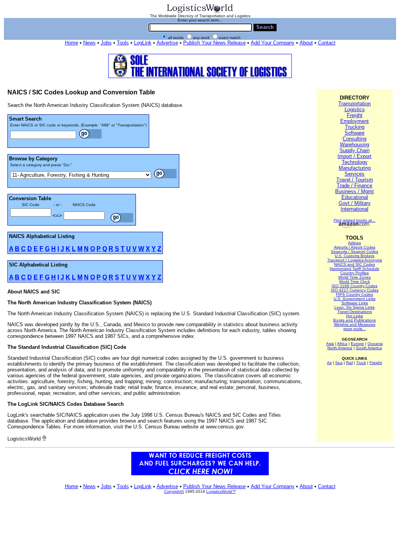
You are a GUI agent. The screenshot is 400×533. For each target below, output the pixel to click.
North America (339, 348)
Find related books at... (354, 220)
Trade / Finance (354, 185)
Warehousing (354, 144)
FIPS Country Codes (354, 294)
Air (329, 363)
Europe (357, 343)
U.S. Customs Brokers (354, 256)
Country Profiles (354, 273)
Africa (342, 343)
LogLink (143, 43)
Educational (354, 197)
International (354, 209)
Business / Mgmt (354, 191)
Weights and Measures (354, 324)
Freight (354, 115)
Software (354, 133)
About (306, 43)
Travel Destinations (355, 311)
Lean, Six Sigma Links (354, 307)
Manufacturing (355, 168)
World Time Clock (354, 281)
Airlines (354, 243)
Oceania (375, 343)
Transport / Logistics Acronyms (354, 260)
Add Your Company (273, 43)
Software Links (354, 303)
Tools (123, 43)
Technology (355, 162)
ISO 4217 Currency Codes (355, 290)
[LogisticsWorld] (200, 12)
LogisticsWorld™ (221, 491)
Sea (339, 363)
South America (369, 348)
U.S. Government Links (354, 299)
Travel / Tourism (354, 180)
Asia (330, 343)
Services (354, 174)
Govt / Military (355, 203)
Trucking (354, 127)
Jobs (106, 43)
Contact (327, 43)
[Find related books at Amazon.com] (354, 226)
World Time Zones (354, 277)
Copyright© (174, 491)
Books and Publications (354, 320)
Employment (354, 121)
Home (71, 43)
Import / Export (354, 156)
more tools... (354, 329)
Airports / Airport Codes (354, 247)
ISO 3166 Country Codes (354, 286)
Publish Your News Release (214, 43)
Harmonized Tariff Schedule (354, 268)
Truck (361, 363)
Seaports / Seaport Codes (354, 251)
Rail (349, 363)
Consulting (354, 139)
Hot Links (354, 316)
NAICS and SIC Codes (354, 264)
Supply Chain (354, 150)
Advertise (167, 43)
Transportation (354, 104)
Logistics (355, 109)
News (89, 43)
